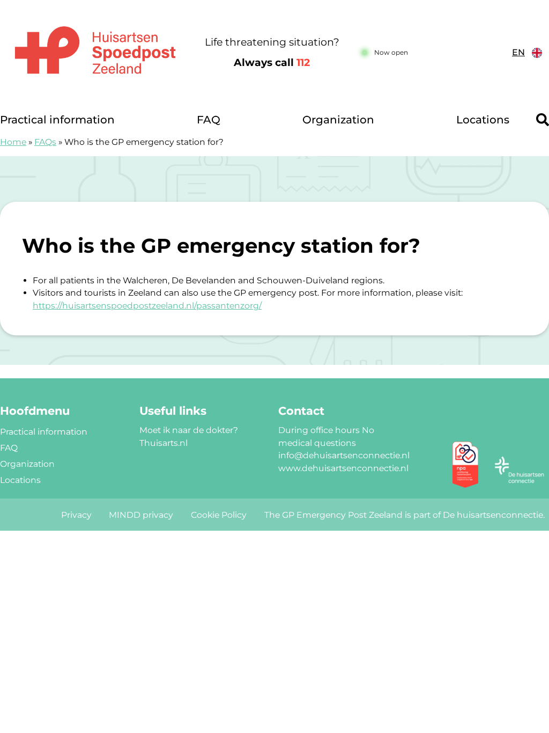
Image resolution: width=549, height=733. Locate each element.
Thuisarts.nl (163, 443)
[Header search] (542, 120)
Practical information (57, 119)
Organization (338, 119)
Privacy (76, 515)
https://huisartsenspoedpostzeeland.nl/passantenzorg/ (147, 305)
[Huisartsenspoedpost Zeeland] (95, 53)
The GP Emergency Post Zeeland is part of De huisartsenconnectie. (404, 515)
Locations (482, 119)
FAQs (45, 142)
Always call (272, 62)
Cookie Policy (219, 515)
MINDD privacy (141, 515)
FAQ (208, 119)
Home (13, 142)
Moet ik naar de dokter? (188, 430)
